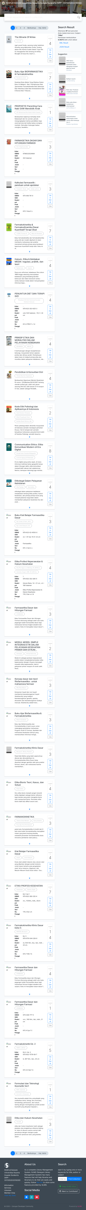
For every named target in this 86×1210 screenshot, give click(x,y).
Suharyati (19, 653)
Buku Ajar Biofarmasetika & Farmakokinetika (28, 714)
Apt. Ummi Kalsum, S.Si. (23, 525)
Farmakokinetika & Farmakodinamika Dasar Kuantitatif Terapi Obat (27, 227)
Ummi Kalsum (28, 857)
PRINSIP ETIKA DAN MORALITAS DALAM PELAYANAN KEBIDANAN (27, 340)
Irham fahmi (19, 788)
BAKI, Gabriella (20, 1090)
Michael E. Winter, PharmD (24, 751)
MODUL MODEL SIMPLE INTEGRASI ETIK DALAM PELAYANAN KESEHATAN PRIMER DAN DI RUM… (27, 646)
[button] (29, 64)
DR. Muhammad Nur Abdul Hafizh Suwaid (28, 112)
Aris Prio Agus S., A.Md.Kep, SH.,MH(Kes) (28, 568)
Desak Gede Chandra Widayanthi (26, 453)
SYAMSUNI (19, 614)
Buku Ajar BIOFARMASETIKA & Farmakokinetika (29, 72)
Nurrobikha (31, 487)
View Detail (50, 53)
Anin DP (18, 41)
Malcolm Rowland (37, 233)
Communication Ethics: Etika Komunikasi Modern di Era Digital (29, 447)
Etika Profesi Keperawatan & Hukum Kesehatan (29, 562)
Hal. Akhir (42, 28)
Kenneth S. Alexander (22, 1094)
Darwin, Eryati (31, 889)
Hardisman (19, 889)
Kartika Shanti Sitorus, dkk (23, 421)
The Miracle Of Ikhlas (25, 37)
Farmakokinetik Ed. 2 (25, 1044)
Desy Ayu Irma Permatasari (24, 825)
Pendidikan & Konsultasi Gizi (29, 372)
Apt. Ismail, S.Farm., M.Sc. (23, 521)
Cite (50, 61)
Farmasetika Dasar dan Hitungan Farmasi (26, 609)
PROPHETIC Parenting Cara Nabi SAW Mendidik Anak (28, 107)
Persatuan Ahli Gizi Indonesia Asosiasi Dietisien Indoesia (29, 301)
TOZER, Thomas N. (21, 233)
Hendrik (18, 1121)
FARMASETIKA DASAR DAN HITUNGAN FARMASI (28, 141)
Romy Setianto (38, 820)
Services (7, 1188)
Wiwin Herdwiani (21, 719)
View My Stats (10, 1195)
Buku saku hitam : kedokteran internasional (71, 104)
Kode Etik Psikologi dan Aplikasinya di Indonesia (27, 407)
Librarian (7, 1190)
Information (8, 1185)
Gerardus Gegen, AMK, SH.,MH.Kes (26, 572)
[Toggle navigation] (5, 7)
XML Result (63, 43)
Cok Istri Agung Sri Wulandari (24, 457)
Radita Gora (19, 268)
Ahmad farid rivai (31, 653)
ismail (18, 857)
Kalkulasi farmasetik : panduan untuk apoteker (27, 183)
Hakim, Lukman (20, 1047)
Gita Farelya (19, 487)
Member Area (9, 1193)
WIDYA (29, 346)
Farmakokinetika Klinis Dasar (29, 748)
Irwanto (30, 268)
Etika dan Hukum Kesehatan (28, 1118)
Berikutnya (31, 28)
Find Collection (74, 1179)
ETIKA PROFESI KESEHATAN (29, 886)
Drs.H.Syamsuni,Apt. (22, 147)
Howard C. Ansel (21, 189)
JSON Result (64, 47)
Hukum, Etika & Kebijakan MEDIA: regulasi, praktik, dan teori (29, 261)
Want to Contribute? (70, 1191)
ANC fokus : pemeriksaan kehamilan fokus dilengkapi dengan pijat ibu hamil (72, 64)
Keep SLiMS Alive (69, 1186)
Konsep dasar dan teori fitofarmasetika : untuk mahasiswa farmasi (26, 681)
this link (40, 1182)
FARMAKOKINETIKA (24, 817)
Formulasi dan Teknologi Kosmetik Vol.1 (27, 1084)
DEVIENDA (19, 346)
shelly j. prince (35, 189)
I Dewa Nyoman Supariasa (24, 376)
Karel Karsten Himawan (23, 413)
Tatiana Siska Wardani (22, 820)
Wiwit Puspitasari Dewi (23, 417)
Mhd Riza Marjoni (21, 688)
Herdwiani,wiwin (21, 78)
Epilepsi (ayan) (71, 79)
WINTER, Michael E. (22, 931)
